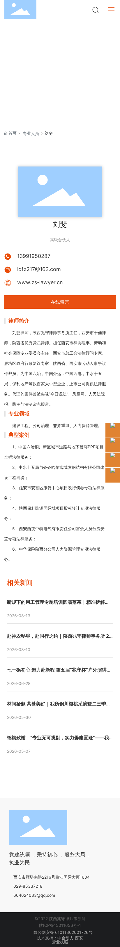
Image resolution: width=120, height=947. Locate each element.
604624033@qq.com (34, 895)
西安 (79, 937)
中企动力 (65, 937)
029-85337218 (28, 886)
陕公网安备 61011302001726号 (62, 932)
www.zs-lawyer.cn (40, 282)
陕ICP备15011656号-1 (60, 925)
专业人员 (31, 133)
